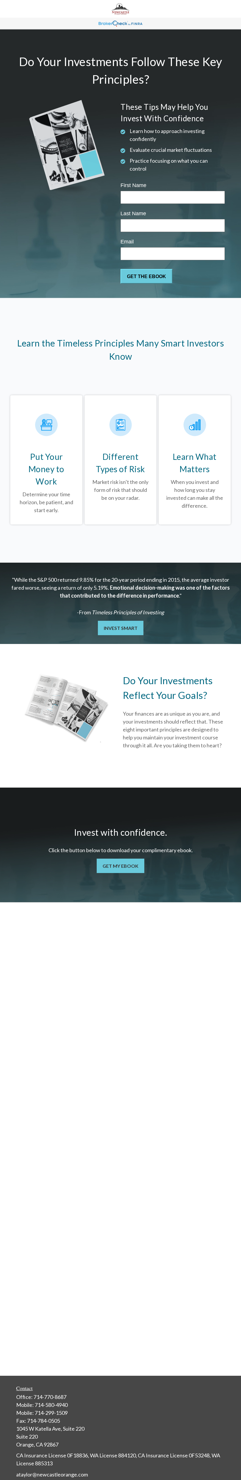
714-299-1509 (51, 1413)
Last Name (133, 213)
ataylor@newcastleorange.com (52, 1474)
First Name (133, 185)
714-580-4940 (51, 1405)
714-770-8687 (50, 1397)
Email (127, 242)
